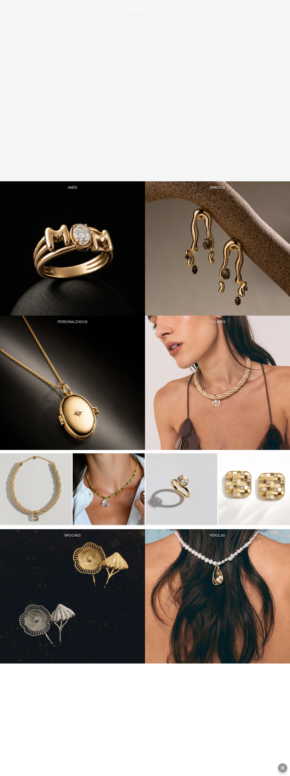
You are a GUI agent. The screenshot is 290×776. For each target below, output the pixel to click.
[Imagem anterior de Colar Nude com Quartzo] (2, 489)
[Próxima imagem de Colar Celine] (143, 489)
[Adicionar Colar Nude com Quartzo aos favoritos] (4, 521)
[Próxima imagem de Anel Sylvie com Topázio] (215, 489)
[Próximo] (287, 491)
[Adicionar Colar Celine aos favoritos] (76, 521)
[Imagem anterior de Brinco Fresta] (220, 489)
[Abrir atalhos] (282, 768)
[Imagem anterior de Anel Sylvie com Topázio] (148, 489)
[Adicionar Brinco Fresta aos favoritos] (222, 521)
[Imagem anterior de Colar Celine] (75, 489)
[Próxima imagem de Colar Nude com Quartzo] (70, 489)
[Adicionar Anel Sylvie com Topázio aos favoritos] (149, 521)
